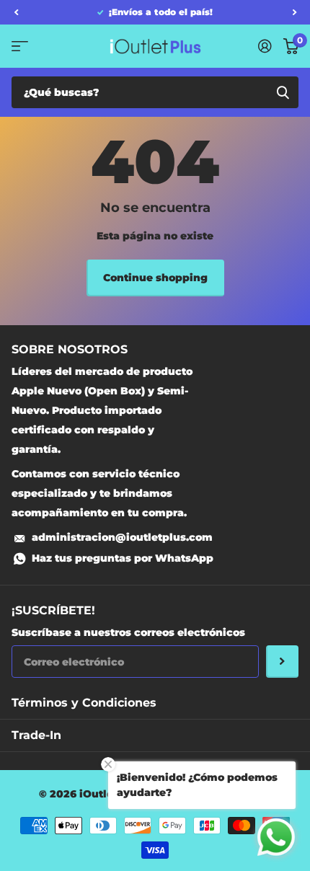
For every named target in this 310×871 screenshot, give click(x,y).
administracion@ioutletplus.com (122, 537)
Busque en (282, 92)
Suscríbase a (282, 661)
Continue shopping (155, 277)
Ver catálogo (20, 46)
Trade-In (36, 735)
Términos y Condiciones (84, 702)
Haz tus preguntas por (122, 558)
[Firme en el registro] (265, 46)
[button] (16, 12)
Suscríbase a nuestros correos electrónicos (128, 632)
